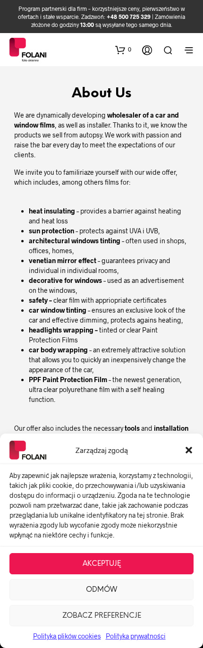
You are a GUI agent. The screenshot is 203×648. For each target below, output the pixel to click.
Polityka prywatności (136, 636)
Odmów (101, 590)
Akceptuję (102, 564)
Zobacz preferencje (101, 616)
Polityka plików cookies (67, 636)
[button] (189, 450)
